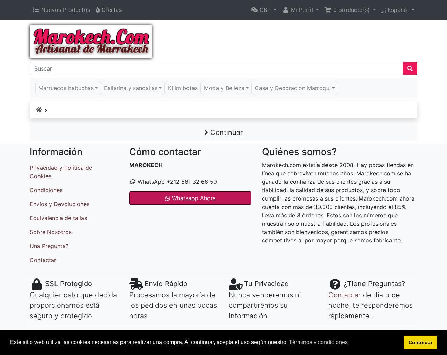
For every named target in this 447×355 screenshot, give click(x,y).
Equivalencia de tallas (58, 218)
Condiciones (46, 190)
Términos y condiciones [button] (318, 342)
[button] (264, 10)
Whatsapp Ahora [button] (193, 198)
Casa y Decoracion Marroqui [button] (293, 88)
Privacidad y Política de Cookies (61, 172)
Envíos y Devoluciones (59, 204)
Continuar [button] (420, 342)
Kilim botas (183, 88)
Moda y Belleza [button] (224, 88)
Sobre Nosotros (51, 232)
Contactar (43, 259)
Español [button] (395, 9)
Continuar (225, 132)
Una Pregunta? (49, 245)
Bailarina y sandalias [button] (130, 88)
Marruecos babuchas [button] (66, 88)
